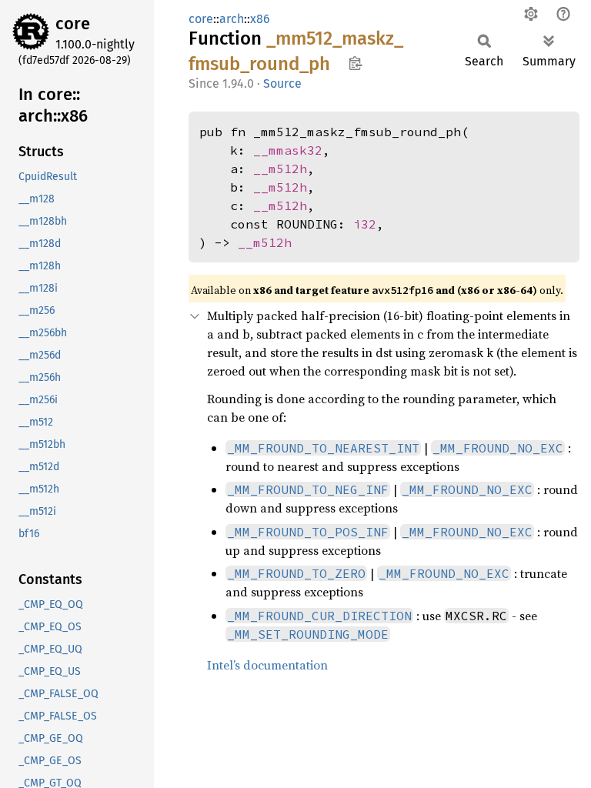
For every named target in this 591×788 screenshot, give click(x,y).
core (72, 23)
